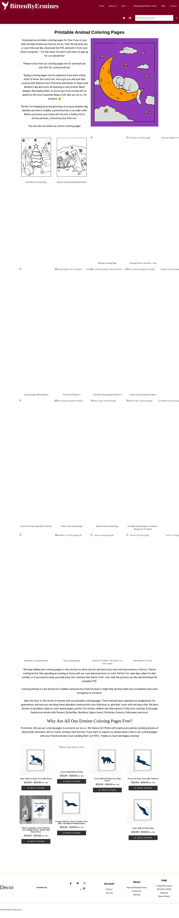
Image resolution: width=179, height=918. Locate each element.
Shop (123, 6)
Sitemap (136, 895)
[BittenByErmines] (5, 6)
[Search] (176, 18)
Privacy (109, 889)
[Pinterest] (84, 889)
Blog (163, 6)
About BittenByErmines (137, 888)
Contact (173, 6)
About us (113, 6)
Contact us (42, 887)
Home (101, 6)
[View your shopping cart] (124, 18)
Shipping (164, 893)
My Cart (109, 893)
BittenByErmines (34, 6)
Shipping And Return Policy (145, 6)
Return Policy (164, 896)
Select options (37, 788)
